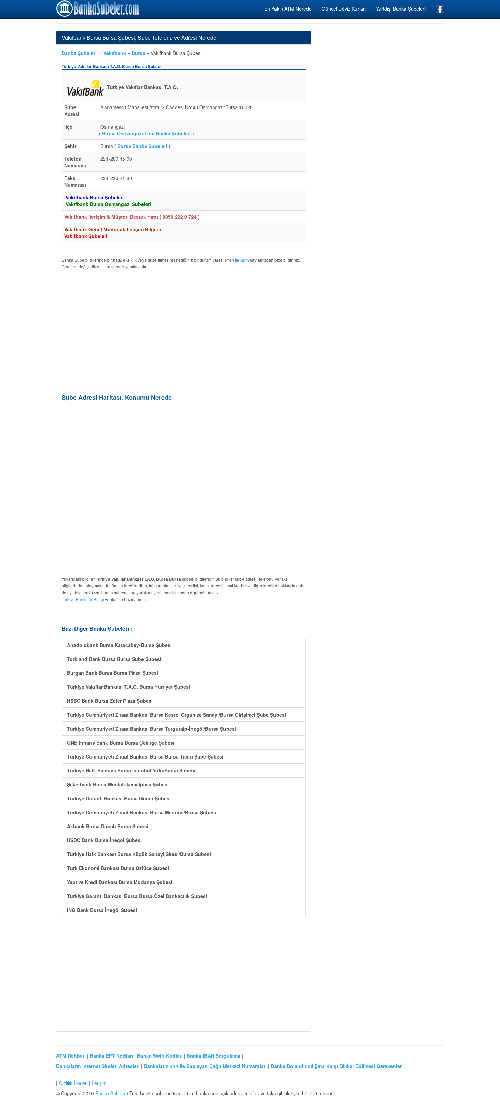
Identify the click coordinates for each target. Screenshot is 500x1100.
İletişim (99, 1083)
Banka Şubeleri (79, 53)
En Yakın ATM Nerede (288, 8)
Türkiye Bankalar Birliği (83, 599)
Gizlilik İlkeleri (73, 1083)
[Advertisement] (184, 331)
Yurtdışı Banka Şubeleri (401, 8)
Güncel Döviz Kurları (344, 8)
